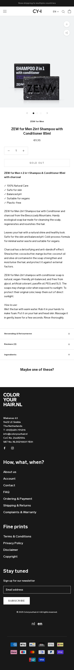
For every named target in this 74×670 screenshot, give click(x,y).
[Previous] (27, 113)
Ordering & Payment (17, 499)
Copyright (10, 556)
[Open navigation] (8, 11)
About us (9, 472)
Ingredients (10, 354)
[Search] (63, 11)
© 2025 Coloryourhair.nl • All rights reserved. (37, 612)
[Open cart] (69, 11)
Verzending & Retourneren (18, 333)
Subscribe (16, 600)
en (40, 623)
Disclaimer (10, 550)
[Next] (47, 113)
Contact (9, 485)
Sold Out (37, 163)
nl (34, 623)
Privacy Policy (13, 543)
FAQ (6, 492)
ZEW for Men (37, 121)
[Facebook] (4, 448)
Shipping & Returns (17, 505)
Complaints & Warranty (19, 512)
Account (9, 478)
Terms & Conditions (17, 536)
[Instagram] (12, 448)
